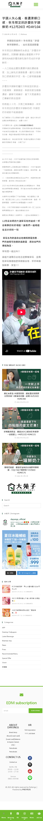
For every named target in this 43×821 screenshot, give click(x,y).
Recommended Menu (10, 654)
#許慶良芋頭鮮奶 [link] (27, 125)
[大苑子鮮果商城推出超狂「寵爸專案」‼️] (6, 613)
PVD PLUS (26, 790)
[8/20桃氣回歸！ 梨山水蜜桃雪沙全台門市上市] (6, 589)
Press (4, 650)
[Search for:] (21, 506)
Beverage (11, 818)
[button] (36, 4)
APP (3, 628)
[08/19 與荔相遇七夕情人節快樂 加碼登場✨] (6, 601)
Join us (39, 817)
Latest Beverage (8, 636)
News (4, 645)
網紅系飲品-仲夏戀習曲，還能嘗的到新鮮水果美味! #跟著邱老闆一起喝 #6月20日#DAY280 (21, 396)
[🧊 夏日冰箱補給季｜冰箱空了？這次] (21, 549)
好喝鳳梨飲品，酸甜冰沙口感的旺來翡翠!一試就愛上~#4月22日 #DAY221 (21, 433)
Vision (4, 663)
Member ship (7, 641)
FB (18, 817)
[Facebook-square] (17, 813)
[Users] (39, 813)
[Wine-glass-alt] (10, 813)
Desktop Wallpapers (9, 632)
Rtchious (24, 34)
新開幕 (4, 667)
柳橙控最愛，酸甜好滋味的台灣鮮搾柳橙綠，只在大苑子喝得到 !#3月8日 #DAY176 (21, 470)
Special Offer (6, 658)
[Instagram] (24, 813)
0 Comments (28, 592)
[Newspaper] (31, 813)
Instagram (24, 818)
